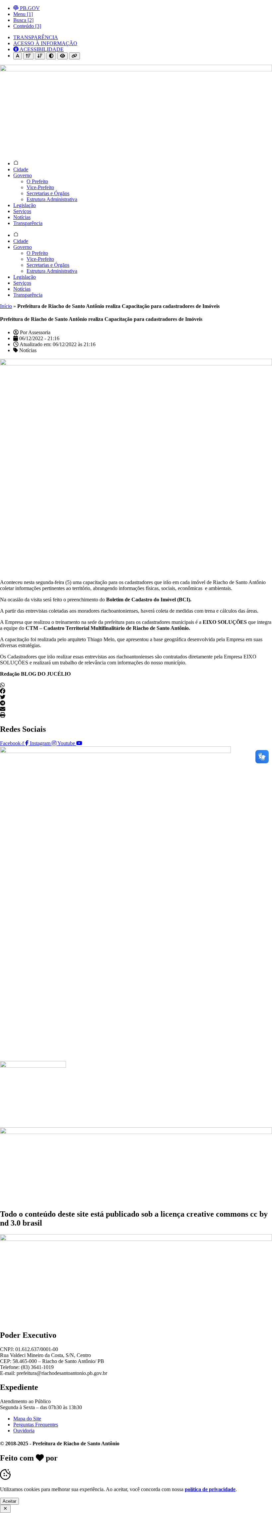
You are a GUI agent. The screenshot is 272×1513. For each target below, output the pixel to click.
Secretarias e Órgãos (48, 193)
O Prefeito (37, 181)
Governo (22, 175)
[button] (136, 685)
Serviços (22, 211)
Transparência (27, 223)
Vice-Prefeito (40, 187)
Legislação (24, 205)
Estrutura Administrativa (52, 199)
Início (6, 306)
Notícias (22, 217)
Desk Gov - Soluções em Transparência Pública (140, 1458)
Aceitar (9, 1501)
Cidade (20, 169)
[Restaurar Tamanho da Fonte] (17, 55)
